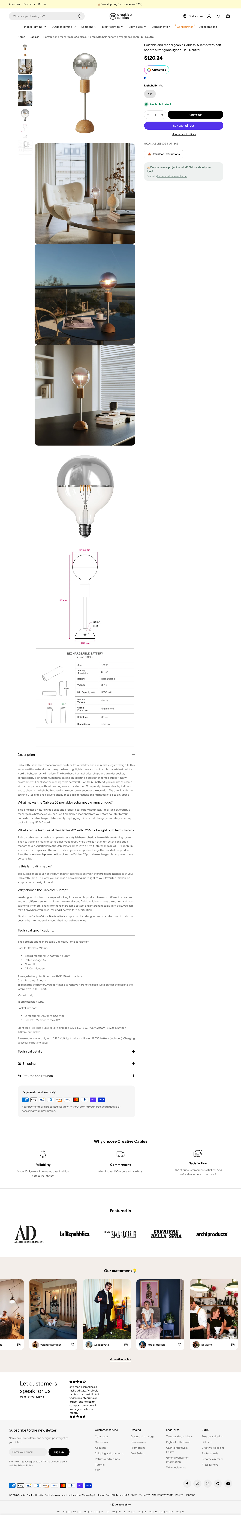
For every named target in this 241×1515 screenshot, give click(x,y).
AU (58, 1512)
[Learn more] (151, 78)
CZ (80, 1512)
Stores (42, 4)
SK (156, 1512)
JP (134, 1512)
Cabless (34, 36)
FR (102, 1512)
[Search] (80, 16)
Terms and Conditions (55, 1461)
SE (162, 1512)
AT (64, 1512)
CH (74, 1512)
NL (139, 1512)
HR (113, 1512)
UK (172, 1512)
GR (108, 1512)
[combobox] (47, 16)
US (177, 1512)
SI (167, 1512)
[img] (86, 1382)
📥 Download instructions (164, 154)
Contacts (29, 4)
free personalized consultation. (172, 176)
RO (150, 1512)
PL (145, 1512)
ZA (183, 1512)
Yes (150, 93)
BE (69, 1512)
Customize (159, 69)
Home (21, 36)
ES (97, 1512)
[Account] (209, 16)
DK (91, 1512)
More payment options (184, 134)
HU (119, 1512)
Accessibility (123, 1504)
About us (14, 4)
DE (85, 1512)
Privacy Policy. (25, 1465)
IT (129, 1512)
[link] (29, 1234)
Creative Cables (25, 1495)
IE (124, 1512)
